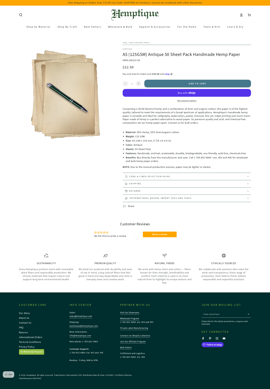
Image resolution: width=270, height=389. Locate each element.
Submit (160, 203)
